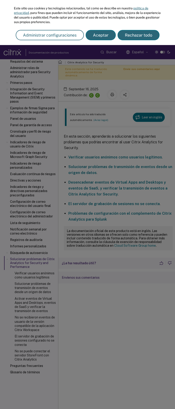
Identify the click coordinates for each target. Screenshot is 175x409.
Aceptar (100, 35)
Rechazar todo (138, 35)
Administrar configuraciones (50, 35)
